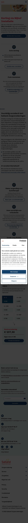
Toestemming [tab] (5, 245)
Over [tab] (23, 245)
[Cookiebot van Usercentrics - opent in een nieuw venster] (19, 241)
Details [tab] (14, 245)
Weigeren (14, 281)
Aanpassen (13, 276)
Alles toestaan (14, 271)
